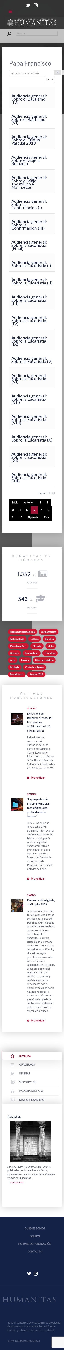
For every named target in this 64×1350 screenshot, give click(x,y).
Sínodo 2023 (36, 674)
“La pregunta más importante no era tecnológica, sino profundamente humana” (38, 807)
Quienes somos (35, 1228)
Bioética (49, 639)
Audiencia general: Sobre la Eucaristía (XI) (29, 457)
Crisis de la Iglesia (34, 667)
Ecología (14, 667)
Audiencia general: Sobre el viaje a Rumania (29, 160)
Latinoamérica (48, 631)
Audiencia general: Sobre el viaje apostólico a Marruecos (29, 182)
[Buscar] (57, 72)
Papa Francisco (18, 646)
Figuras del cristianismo (22, 631)
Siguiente (33, 517)
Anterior (29, 502)
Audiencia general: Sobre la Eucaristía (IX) (29, 341)
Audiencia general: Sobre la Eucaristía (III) (29, 300)
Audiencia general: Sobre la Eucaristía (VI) (29, 378)
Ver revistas (16, 1182)
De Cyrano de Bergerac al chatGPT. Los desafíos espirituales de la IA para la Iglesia (40, 722)
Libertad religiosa (44, 660)
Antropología (17, 639)
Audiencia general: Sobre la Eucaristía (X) (31, 438)
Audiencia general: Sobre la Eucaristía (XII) (29, 477)
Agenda (31, 895)
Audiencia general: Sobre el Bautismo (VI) (29, 119)
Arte (12, 660)
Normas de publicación (34, 1243)
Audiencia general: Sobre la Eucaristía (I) (31, 264)
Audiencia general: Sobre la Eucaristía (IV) (29, 320)
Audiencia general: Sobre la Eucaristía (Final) (29, 245)
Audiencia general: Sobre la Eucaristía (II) (32, 281)
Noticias (31, 708)
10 (20, 517)
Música (25, 660)
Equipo (35, 1236)
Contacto (35, 1251)
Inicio (15, 502)
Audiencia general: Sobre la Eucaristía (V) (32, 360)
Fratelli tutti (16, 674)
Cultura (34, 639)
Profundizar (38, 777)
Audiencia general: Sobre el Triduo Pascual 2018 (29, 140)
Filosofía (37, 646)
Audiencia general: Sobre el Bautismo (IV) (29, 99)
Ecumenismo (31, 653)
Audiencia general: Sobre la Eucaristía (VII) (29, 399)
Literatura (50, 653)
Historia (14, 653)
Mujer (51, 646)
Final (46, 517)
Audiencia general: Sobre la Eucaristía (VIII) (29, 419)
